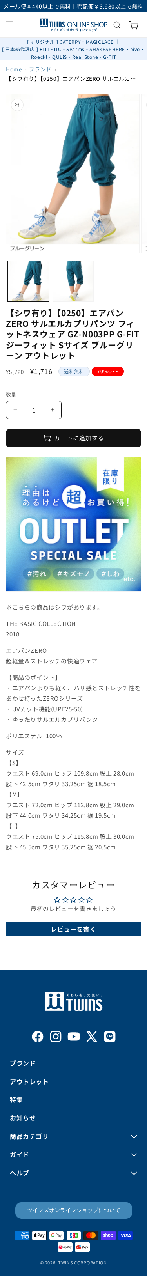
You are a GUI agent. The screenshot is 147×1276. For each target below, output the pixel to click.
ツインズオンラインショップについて (73, 1210)
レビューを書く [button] (73, 929)
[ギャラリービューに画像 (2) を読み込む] (73, 281)
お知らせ (23, 1117)
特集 (16, 1099)
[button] (9, 25)
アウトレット (29, 1081)
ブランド (40, 69)
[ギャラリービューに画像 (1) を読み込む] (28, 281)
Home (14, 69)
